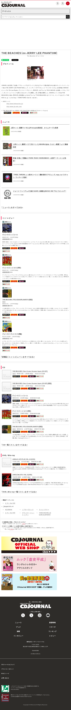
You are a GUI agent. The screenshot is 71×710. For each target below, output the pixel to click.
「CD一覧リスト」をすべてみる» (14, 444)
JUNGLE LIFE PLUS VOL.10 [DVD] (23, 459)
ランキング (53, 631)
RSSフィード (5, 673)
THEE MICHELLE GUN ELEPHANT (45, 514)
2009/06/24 (34, 461)
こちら (23, 523)
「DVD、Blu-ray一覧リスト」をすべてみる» (19, 491)
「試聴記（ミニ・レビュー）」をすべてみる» (18, 357)
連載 (18, 631)
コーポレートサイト (35, 653)
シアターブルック (28, 509)
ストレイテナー (44, 509)
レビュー (52, 636)
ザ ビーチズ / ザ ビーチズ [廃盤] (12, 334)
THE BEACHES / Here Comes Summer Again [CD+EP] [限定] (32, 383)
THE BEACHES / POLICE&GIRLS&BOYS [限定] (17, 299)
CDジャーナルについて (8, 664)
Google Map (35, 650)
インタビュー (18, 636)
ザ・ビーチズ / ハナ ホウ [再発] (11, 267)
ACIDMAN (8, 509)
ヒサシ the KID (10, 503)
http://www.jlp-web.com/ (14, 106)
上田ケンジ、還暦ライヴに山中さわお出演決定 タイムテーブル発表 (34, 128)
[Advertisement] (35, 35)
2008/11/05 (35, 477)
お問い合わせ (5, 678)
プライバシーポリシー (7, 669)
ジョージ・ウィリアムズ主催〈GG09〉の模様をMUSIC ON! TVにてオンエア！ (39, 191)
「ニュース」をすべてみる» (12, 207)
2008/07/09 (6, 305)
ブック (18, 627)
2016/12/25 (38, 373)
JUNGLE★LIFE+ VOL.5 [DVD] (22, 474)
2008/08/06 (6, 272)
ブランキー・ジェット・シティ (28, 514)
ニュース (18, 622)
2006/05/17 (6, 338)
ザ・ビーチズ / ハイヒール (10, 234)
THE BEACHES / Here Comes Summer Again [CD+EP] (30, 371)
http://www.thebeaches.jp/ (15, 103)
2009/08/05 (6, 239)
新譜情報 (52, 622)
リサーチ (52, 627)
